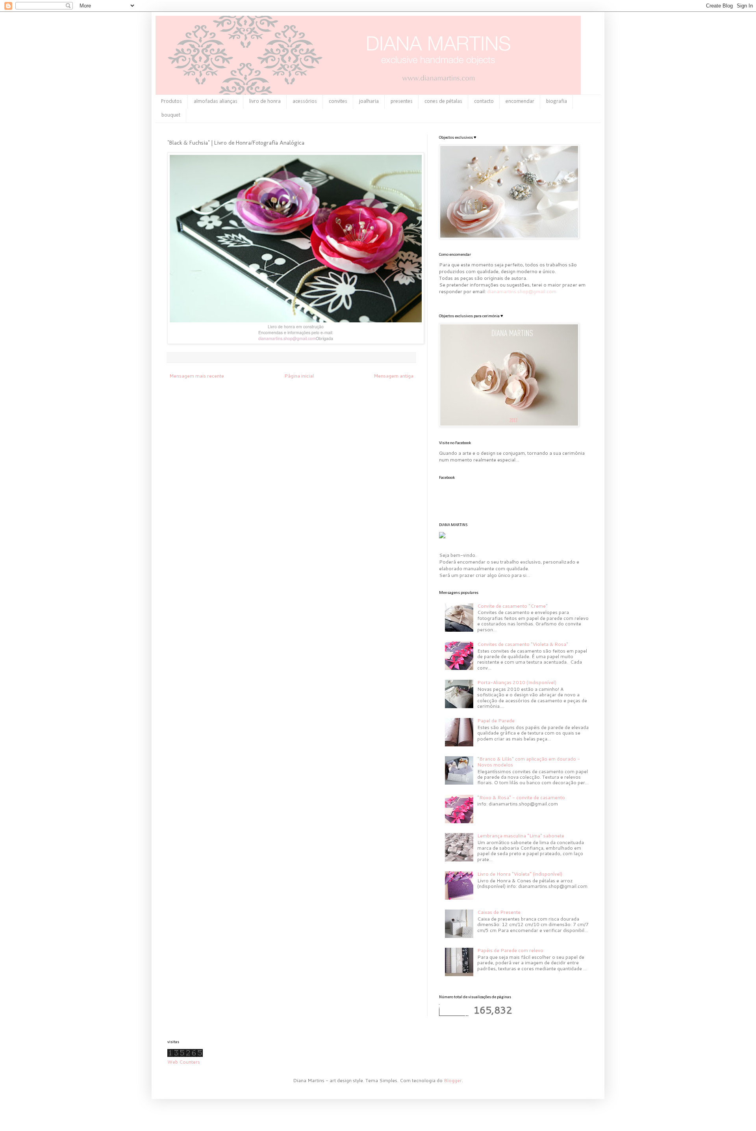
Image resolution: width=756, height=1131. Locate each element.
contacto (484, 101)
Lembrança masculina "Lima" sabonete (520, 835)
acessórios (305, 101)
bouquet (170, 115)
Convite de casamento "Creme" (512, 606)
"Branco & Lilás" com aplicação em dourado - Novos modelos (528, 761)
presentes (402, 101)
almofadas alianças (215, 101)
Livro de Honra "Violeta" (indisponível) (519, 874)
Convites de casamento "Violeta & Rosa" (522, 644)
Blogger (453, 1080)
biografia (556, 101)
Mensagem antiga (393, 375)
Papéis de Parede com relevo (510, 950)
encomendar (520, 101)
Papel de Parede (496, 720)
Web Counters (183, 1061)
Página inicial (299, 375)
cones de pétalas (443, 101)
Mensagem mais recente (196, 375)
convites (338, 101)
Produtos (171, 101)
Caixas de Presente (499, 912)
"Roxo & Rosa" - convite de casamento (521, 797)
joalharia (369, 101)
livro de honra (265, 101)
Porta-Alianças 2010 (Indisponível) (516, 682)
